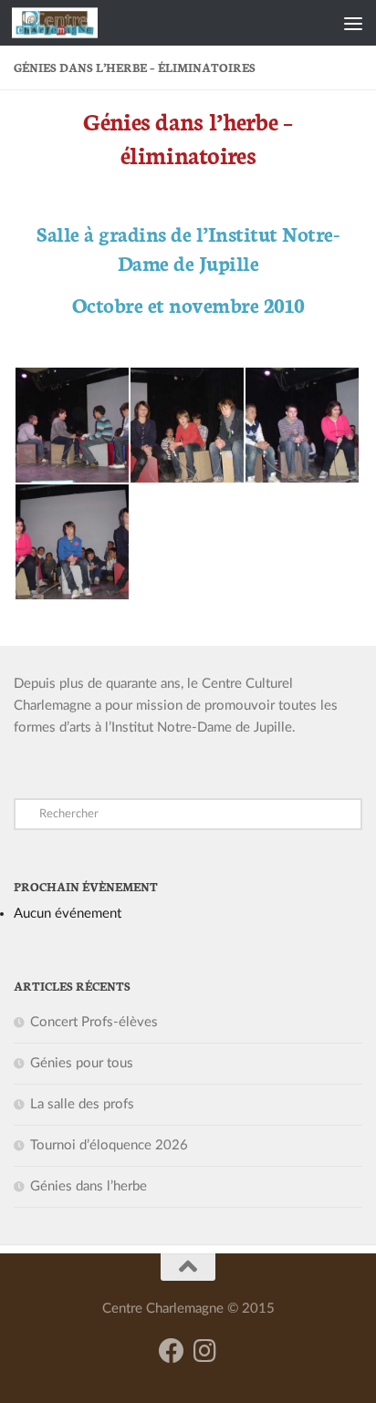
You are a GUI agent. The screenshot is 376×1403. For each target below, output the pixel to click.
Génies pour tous (81, 1063)
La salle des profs (82, 1104)
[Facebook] (171, 1351)
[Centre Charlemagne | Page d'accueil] (69, 22)
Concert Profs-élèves (94, 1022)
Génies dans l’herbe (88, 1186)
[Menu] (353, 23)
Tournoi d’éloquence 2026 (109, 1145)
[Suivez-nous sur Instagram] (204, 1351)
